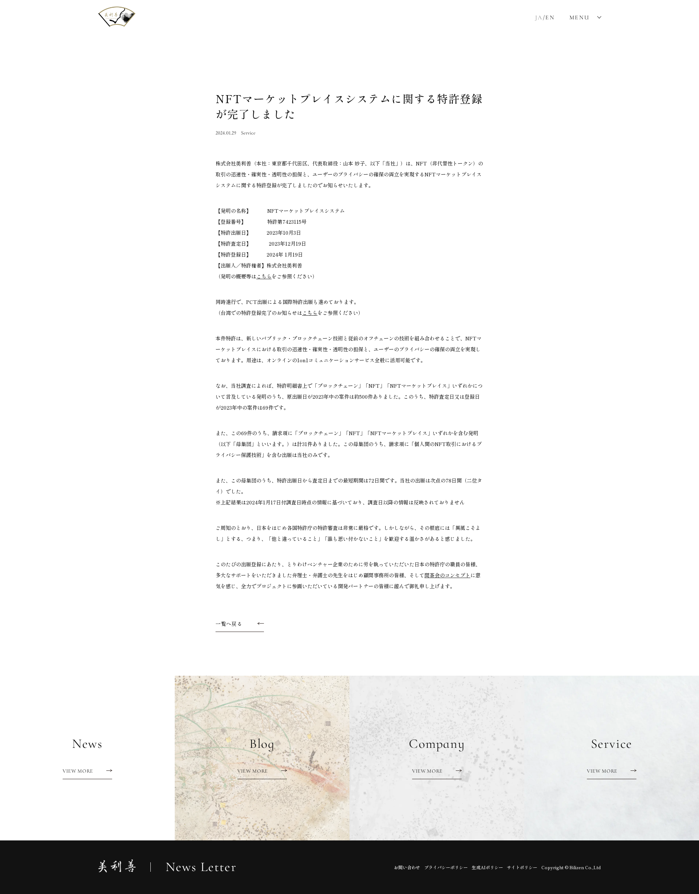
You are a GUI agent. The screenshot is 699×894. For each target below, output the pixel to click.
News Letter (201, 867)
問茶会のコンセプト (447, 575)
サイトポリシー (522, 867)
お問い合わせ (407, 867)
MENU (579, 17)
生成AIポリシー (487, 867)
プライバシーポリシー (446, 867)
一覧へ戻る (229, 623)
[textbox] (349, 373)
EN (550, 17)
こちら (264, 276)
